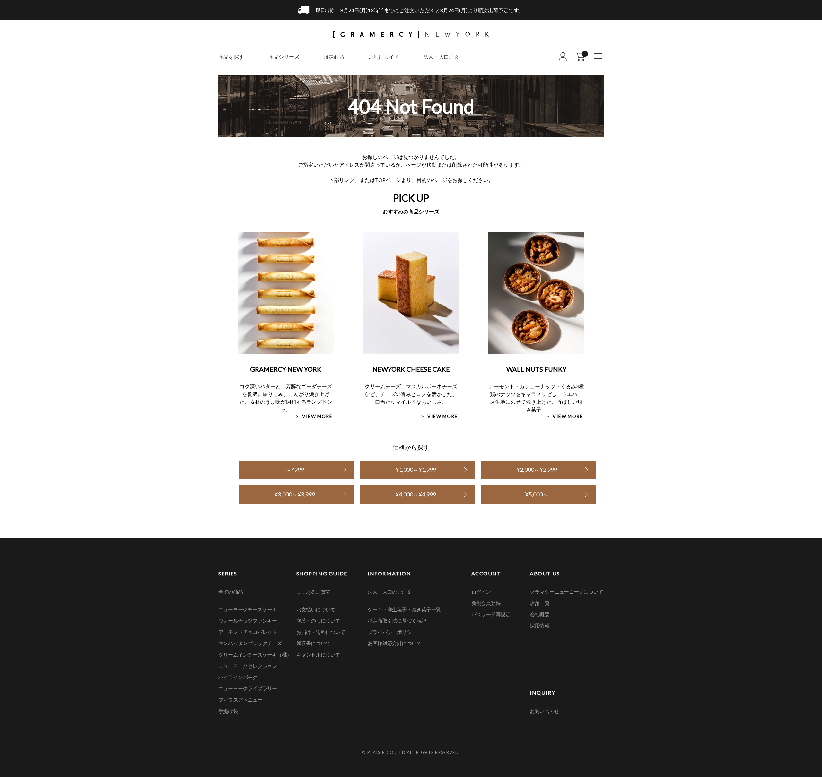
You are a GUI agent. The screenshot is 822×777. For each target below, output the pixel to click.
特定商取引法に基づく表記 (397, 620)
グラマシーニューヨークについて (566, 592)
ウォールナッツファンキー (247, 620)
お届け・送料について (320, 632)
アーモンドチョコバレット (247, 632)
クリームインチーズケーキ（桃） (255, 655)
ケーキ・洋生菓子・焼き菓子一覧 (404, 609)
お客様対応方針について (394, 643)
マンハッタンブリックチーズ (250, 643)
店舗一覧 (539, 603)
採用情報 (539, 625)
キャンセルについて (318, 655)
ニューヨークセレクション (247, 666)
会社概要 (539, 614)
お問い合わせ (544, 711)
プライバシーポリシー (392, 632)
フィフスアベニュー (240, 699)
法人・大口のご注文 (390, 592)
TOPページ (388, 180)
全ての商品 (230, 592)
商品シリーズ (283, 57)
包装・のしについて (318, 620)
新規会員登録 (486, 603)
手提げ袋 (228, 711)
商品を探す (231, 57)
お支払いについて (316, 609)
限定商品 (333, 57)
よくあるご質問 (313, 592)
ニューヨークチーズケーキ (247, 609)
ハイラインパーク (238, 677)
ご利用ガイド (383, 57)
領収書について (313, 643)
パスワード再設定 (491, 614)
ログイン (481, 592)
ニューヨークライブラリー (247, 688)
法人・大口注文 (441, 57)
